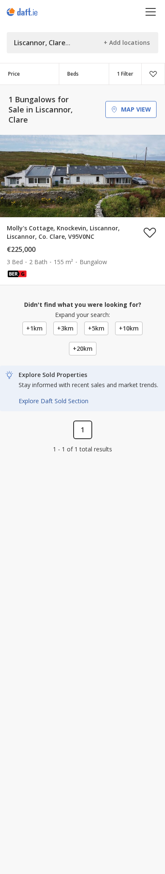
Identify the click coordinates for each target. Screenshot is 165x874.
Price (14, 73)
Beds (73, 73)
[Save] (153, 74)
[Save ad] (149, 232)
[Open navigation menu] (150, 11)
